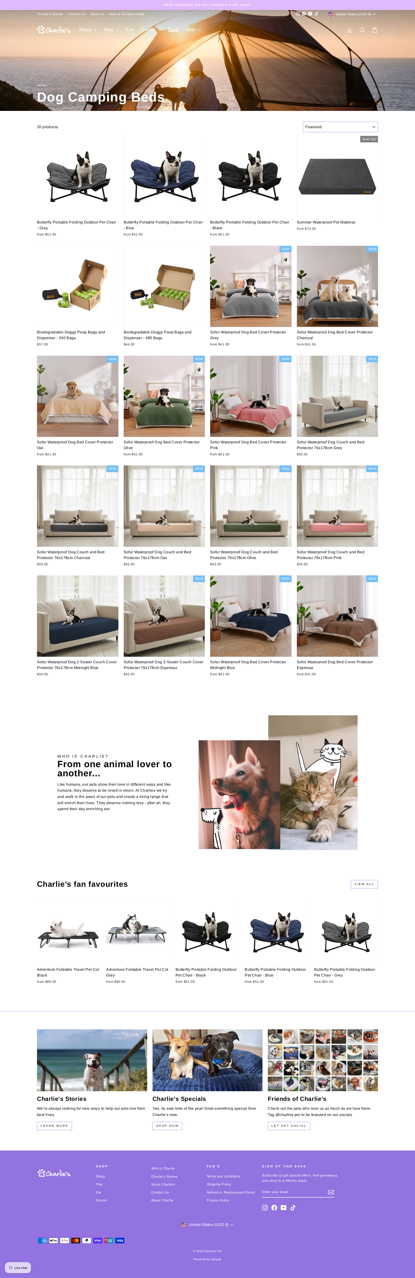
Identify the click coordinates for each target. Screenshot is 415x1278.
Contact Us (160, 1192)
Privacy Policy (218, 1200)
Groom (148, 29)
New (191, 29)
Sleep (86, 29)
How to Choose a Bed (126, 14)
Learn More (54, 1125)
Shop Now (167, 1125)
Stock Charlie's (163, 1184)
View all (364, 884)
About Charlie (162, 1200)
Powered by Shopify (207, 1259)
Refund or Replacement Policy (231, 1192)
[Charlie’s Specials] (208, 1060)
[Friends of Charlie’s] (323, 1060)
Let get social (288, 1125)
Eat (129, 29)
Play (109, 29)
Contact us (76, 14)
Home (41, 85)
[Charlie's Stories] (92, 1060)
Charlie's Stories (50, 14)
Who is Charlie (163, 1168)
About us (97, 14)
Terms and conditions (224, 1176)
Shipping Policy (219, 1184)
